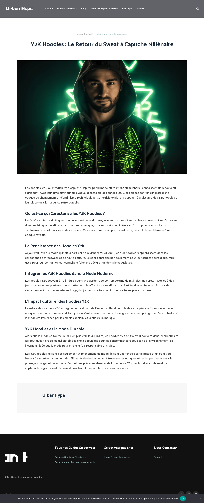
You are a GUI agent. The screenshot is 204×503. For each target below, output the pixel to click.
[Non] (200, 498)
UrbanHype (101, 34)
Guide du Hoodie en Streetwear (70, 457)
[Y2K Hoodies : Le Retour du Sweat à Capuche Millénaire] (102, 116)
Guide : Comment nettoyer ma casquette (75, 462)
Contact (158, 457)
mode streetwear (118, 34)
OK (183, 498)
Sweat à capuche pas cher (117, 457)
